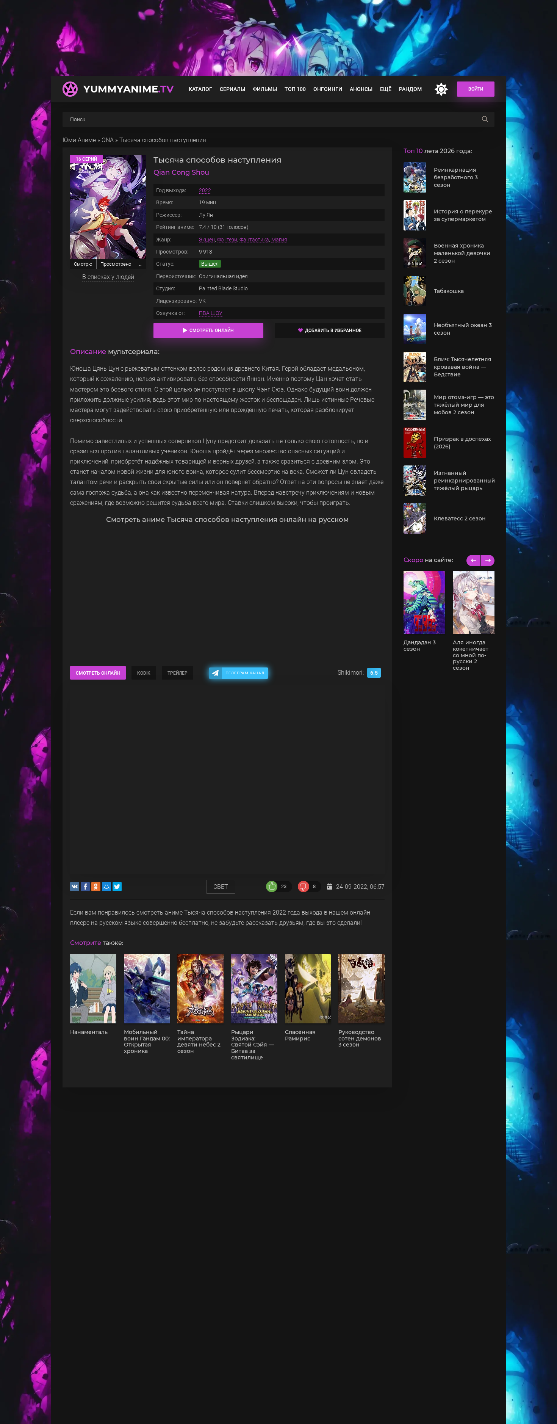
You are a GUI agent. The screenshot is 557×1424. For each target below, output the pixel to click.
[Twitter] (117, 886)
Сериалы (232, 89)
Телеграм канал (245, 673)
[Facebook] (85, 886)
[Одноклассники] (95, 886)
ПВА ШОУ (210, 313)
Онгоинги (327, 89)
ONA (108, 140)
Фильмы (265, 89)
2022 (205, 190)
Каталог (200, 89)
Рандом (410, 89)
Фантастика (254, 240)
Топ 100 (295, 89)
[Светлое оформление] (441, 89)
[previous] (473, 560)
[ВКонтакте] (74, 886)
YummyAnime (128, 89)
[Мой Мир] (106, 886)
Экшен (207, 240)
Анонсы (361, 89)
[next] (487, 560)
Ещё (385, 89)
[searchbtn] (485, 119)
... (140, 264)
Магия (279, 240)
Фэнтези (227, 240)
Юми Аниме (79, 140)
